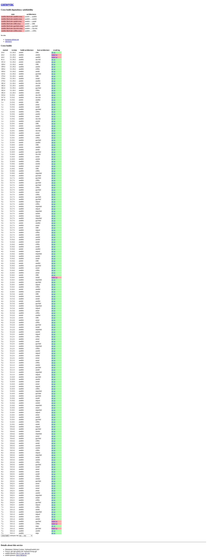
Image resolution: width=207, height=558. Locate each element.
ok (52, 52)
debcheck (8, 41)
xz (54, 52)
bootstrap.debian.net (12, 39)
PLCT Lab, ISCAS (23, 553)
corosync (7, 4)
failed (53, 55)
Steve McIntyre (21, 555)
